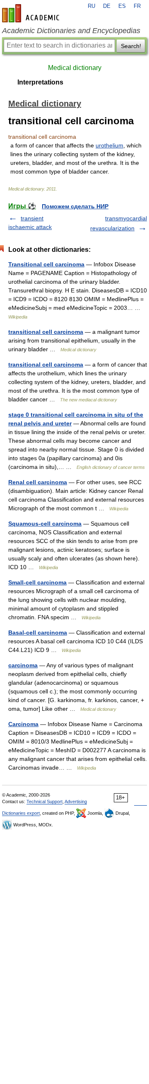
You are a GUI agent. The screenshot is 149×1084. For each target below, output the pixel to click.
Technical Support (44, 801)
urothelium (109, 145)
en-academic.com (32, 13)
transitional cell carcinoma (45, 331)
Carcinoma (23, 724)
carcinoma (23, 665)
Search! (131, 46)
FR (137, 6)
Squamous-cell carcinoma (45, 523)
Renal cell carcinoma (37, 482)
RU (91, 6)
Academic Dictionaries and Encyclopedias (71, 31)
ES (122, 6)
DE (107, 6)
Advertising (76, 801)
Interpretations (40, 82)
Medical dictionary (74, 67)
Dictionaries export (21, 813)
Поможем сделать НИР (75, 206)
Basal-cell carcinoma (37, 632)
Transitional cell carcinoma (46, 264)
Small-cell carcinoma (37, 582)
